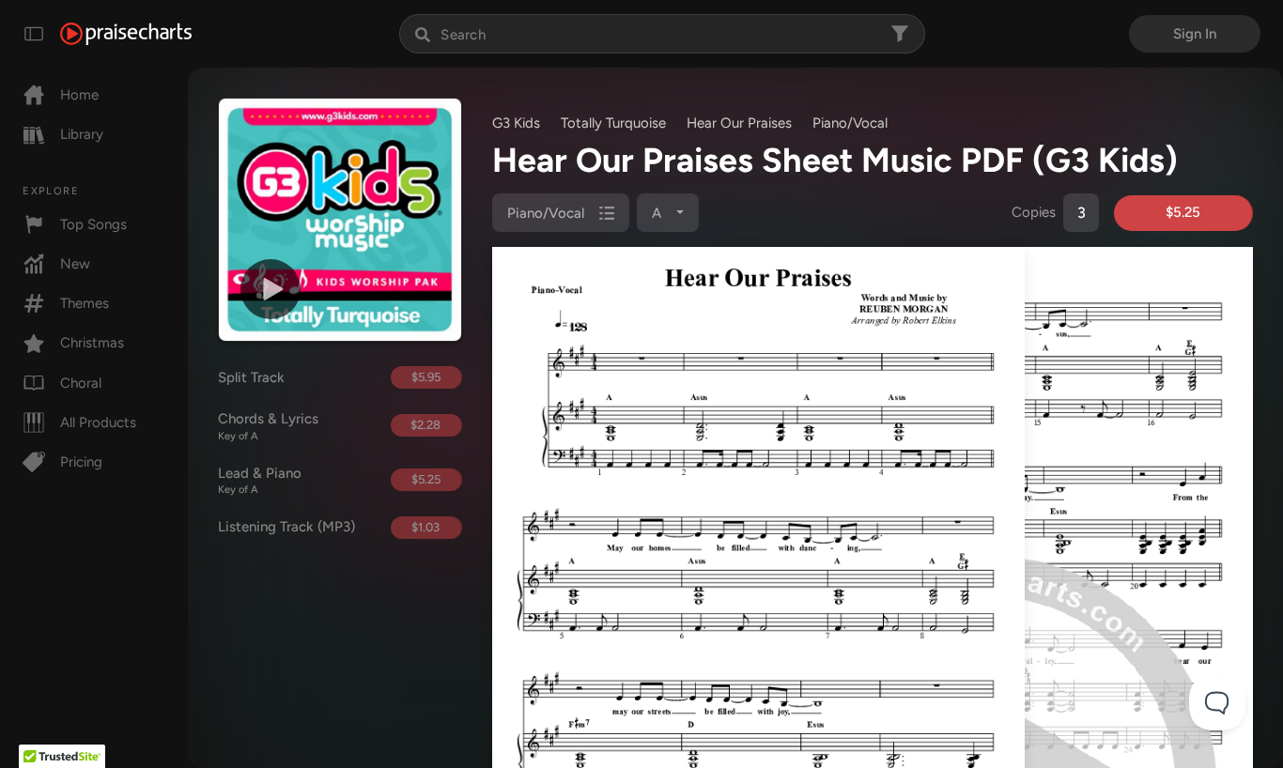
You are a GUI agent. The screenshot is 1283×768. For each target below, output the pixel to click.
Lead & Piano (259, 481)
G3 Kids (516, 123)
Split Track (251, 377)
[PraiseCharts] (126, 34)
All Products (98, 422)
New (75, 263)
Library (81, 134)
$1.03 (425, 527)
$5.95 (426, 377)
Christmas (92, 342)
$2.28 (425, 425)
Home (79, 94)
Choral (80, 383)
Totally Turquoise (613, 123)
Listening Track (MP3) (286, 526)
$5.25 (426, 479)
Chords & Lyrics (268, 426)
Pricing (81, 461)
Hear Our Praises (739, 123)
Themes (84, 303)
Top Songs (93, 224)
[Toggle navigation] (34, 34)
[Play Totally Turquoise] (270, 289)
